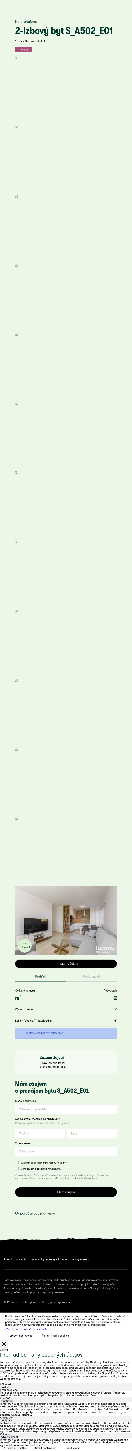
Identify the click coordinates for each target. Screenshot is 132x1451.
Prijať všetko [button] (72, 1448)
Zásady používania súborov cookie (26, 1329)
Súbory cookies (80, 1259)
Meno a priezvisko (26, 1101)
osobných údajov (57, 1162)
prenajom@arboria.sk (53, 1066)
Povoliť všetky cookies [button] (55, 1335)
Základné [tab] (5, 1384)
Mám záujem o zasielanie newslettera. (41, 1168)
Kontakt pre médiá (15, 1259)
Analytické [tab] (6, 1417)
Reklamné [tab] (6, 1434)
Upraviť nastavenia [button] (20, 1335)
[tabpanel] (66, 1394)
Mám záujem (69, 963)
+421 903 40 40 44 (52, 1062)
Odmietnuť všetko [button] (15, 1448)
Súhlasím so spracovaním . (44, 1162)
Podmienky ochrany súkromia (49, 1259)
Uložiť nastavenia (45, 1448)
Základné (6, 1387)
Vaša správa (22, 1143)
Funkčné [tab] (5, 1398)
